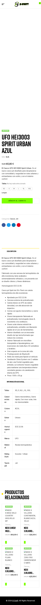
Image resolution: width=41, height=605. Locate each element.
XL (24, 189)
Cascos (12, 219)
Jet (17, 219)
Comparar (4, 207)
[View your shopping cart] (38, 4)
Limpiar (4, 193)
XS (4, 189)
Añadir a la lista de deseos (36, 200)
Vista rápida (16, 542)
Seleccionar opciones (6, 542)
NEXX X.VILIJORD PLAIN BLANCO (11, 571)
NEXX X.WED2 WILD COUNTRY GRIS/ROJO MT (11, 532)
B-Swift (15, 600)
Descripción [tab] (11, 251)
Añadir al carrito (17, 201)
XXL (29, 189)
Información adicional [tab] (15, 382)
